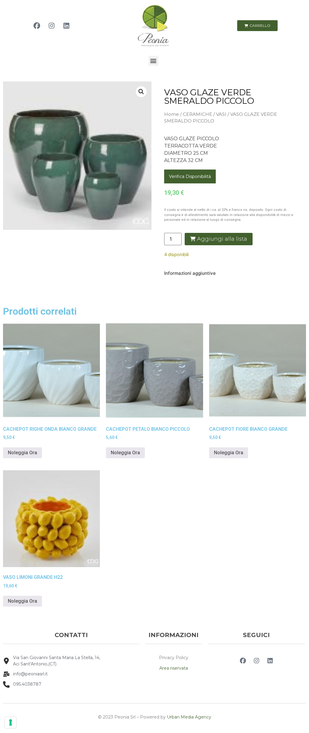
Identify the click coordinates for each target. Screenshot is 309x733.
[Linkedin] (66, 25)
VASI (221, 114)
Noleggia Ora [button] (22, 452)
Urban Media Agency (189, 717)
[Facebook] (36, 25)
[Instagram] (51, 25)
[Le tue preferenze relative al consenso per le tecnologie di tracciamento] (10, 722)
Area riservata (173, 668)
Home (171, 114)
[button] (153, 61)
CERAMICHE (197, 114)
